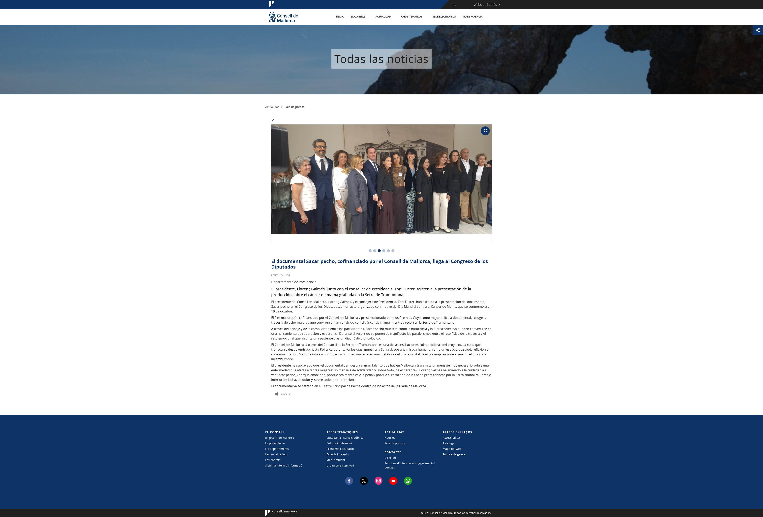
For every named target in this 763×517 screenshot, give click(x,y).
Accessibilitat (451, 437)
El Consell (358, 16)
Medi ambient (335, 460)
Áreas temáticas (411, 16)
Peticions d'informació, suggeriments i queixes (409, 465)
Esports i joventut (338, 454)
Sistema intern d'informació (283, 465)
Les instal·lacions (276, 454)
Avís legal (449, 443)
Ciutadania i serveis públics (344, 437)
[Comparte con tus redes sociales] (758, 30)
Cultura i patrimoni (339, 443)
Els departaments (277, 449)
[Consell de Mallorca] (283, 17)
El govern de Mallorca (279, 437)
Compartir (285, 394)
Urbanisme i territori (340, 465)
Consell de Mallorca (277, 513)
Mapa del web (452, 449)
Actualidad (383, 16)
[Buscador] (490, 17)
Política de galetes (455, 454)
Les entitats (273, 460)
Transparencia (472, 16)
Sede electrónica (444, 16)
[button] (370, 250)
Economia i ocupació (340, 449)
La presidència (275, 443)
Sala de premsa (394, 443)
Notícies (389, 437)
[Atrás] (273, 121)
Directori (390, 458)
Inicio (340, 16)
